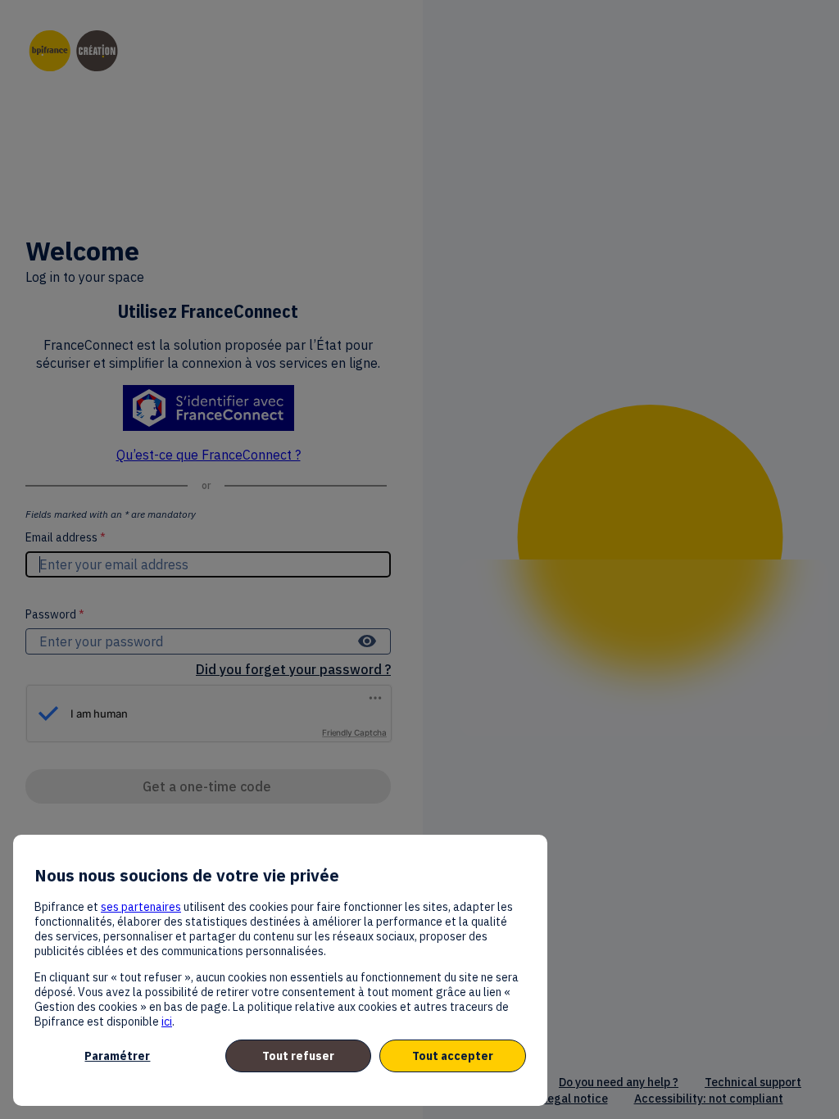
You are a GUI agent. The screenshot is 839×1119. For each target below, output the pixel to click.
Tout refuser (298, 1056)
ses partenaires (141, 906)
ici (166, 1021)
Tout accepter (452, 1056)
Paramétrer (117, 1056)
